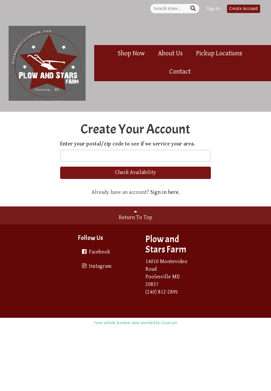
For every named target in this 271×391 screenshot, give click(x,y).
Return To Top (135, 217)
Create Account (243, 8)
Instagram (99, 266)
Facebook (99, 252)
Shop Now (131, 53)
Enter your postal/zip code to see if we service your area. (127, 144)
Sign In (213, 8)
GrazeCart (169, 323)
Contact (180, 72)
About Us (170, 53)
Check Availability (135, 172)
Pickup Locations (219, 53)
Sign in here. (165, 192)
